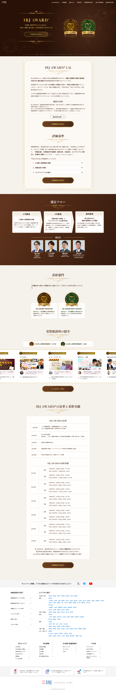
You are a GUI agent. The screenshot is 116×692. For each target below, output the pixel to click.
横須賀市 (70, 607)
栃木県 (63, 609)
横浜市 (74, 607)
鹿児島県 (72, 635)
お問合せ (41, 653)
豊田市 (72, 616)
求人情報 (41, 651)
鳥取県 (50, 628)
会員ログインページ (92, 651)
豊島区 (58, 602)
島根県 (54, 628)
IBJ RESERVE (90, 649)
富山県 (63, 612)
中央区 (55, 600)
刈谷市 (64, 616)
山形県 (71, 595)
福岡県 (50, 631)
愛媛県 (80, 628)
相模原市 (60, 607)
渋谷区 (102, 600)
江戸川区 (88, 602)
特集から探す (14, 619)
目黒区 (88, 600)
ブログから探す (14, 624)
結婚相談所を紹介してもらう (18, 603)
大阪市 (50, 624)
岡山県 (58, 628)
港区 (59, 600)
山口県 (67, 628)
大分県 (63, 635)
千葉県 (54, 609)
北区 (62, 602)
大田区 (92, 600)
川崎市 (55, 607)
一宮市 (50, 616)
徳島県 (71, 628)
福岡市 (61, 633)
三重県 (58, 619)
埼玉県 (50, 609)
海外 (80, 635)
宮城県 (63, 595)
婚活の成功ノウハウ (20, 651)
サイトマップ (90, 646)
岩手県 (58, 595)
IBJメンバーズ (66, 646)
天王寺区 (65, 624)
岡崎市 (54, 616)
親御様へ (18, 656)
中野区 (50, 602)
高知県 (84, 628)
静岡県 (54, 619)
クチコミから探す (15, 614)
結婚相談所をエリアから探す (18, 598)
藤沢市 (65, 607)
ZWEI (64, 651)
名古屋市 (81, 616)
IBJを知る (18, 646)
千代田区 (51, 600)
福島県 (75, 595)
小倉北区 (66, 633)
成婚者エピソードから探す (17, 608)
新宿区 (63, 600)
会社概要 (41, 649)
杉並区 (54, 602)
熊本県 (58, 635)
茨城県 (58, 609)
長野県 (58, 612)
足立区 (79, 602)
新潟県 (54, 612)
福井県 (71, 612)
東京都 (50, 598)
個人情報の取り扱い (44, 656)
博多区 (70, 633)
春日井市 (59, 616)
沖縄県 (77, 635)
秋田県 (67, 595)
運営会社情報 (42, 646)
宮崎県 (67, 635)
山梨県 (50, 612)
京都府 (54, 626)
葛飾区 (83, 602)
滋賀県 (58, 626)
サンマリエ (65, 649)
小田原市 (51, 607)
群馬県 (67, 609)
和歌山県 (68, 626)
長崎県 (54, 635)
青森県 (54, 595)
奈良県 (63, 626)
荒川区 (66, 602)
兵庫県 (50, 626)
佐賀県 (50, 635)
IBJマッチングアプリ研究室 (92, 657)
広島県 (63, 628)
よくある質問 (19, 658)
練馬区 (74, 602)
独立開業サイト (90, 653)
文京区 (67, 600)
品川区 (84, 600)
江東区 (80, 600)
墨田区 (75, 600)
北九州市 (51, 633)
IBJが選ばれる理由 (20, 649)
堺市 (54, 624)
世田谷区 (97, 600)
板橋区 (70, 602)
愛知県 (50, 614)
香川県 (75, 628)
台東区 (71, 600)
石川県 (67, 612)
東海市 (68, 616)
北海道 (50, 595)
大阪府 (50, 621)
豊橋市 (77, 616)
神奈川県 (51, 605)
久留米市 (56, 633)
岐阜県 (50, 619)
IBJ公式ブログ (19, 653)
